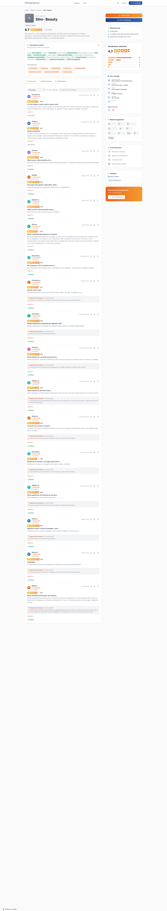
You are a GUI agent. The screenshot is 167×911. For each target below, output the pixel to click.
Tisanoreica (44, 68)
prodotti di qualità (80, 68)
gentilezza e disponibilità (52, 72)
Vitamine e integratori (115, 180)
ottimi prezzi (67, 68)
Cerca (85, 3)
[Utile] (94, 95)
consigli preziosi (67, 72)
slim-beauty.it (41, 16)
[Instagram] (113, 110)
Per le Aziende (135, 3)
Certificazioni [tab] (61, 81)
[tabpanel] (63, 353)
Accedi (124, 3)
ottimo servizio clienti (35, 72)
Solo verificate (53, 90)
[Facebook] (109, 110)
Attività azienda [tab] (46, 81)
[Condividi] (90, 95)
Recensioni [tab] (32, 81)
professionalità (56, 68)
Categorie (77, 3)
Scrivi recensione (125, 20)
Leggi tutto (30, 112)
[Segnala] (97, 95)
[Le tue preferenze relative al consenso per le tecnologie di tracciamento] (10, 909)
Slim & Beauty (33, 68)
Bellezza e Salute (36, 10)
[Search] (118, 3)
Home (26, 10)
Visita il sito (125, 15)
